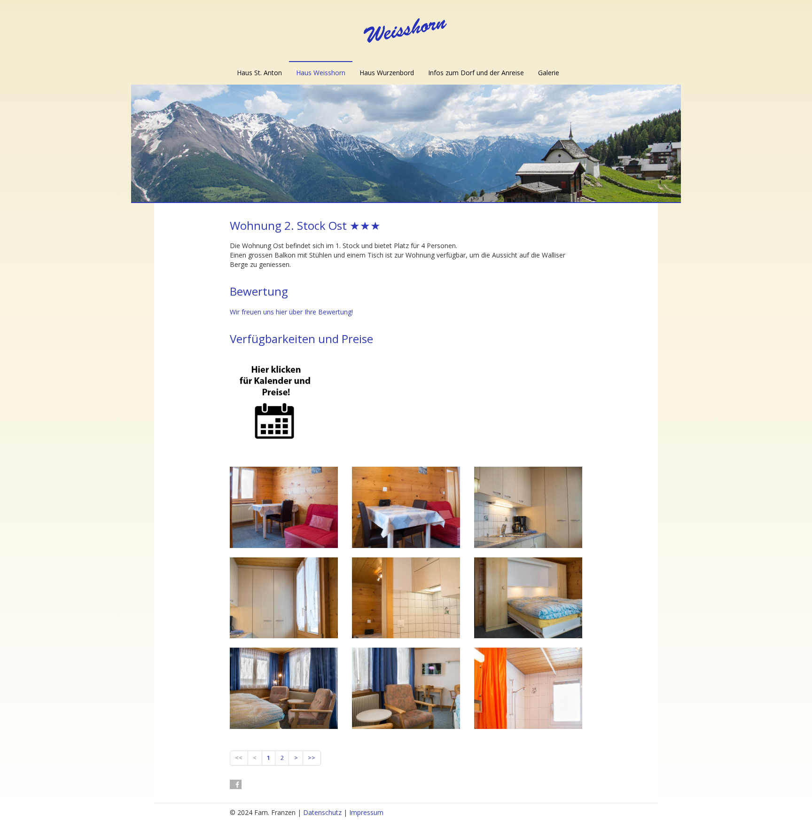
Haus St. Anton (259, 72)
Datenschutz (322, 812)
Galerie (548, 72)
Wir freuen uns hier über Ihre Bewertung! (291, 311)
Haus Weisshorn (320, 72)
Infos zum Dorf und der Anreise (476, 72)
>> (311, 757)
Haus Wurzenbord (386, 72)
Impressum (366, 812)
